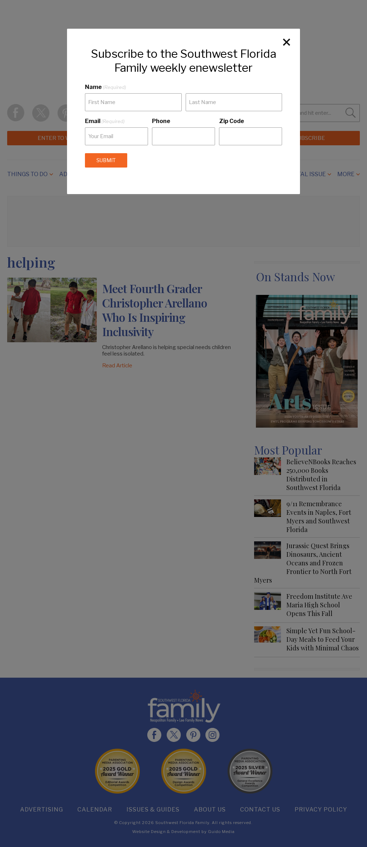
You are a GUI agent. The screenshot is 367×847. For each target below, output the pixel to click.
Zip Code (231, 121)
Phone (161, 121)
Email (105, 121)
